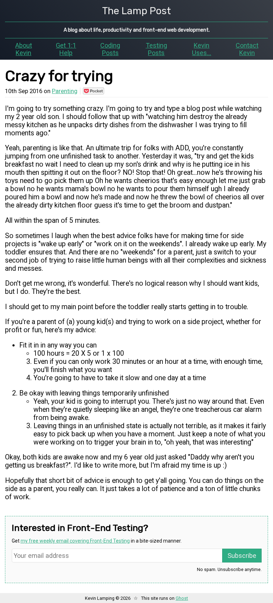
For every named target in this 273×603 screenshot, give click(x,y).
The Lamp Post (136, 11)
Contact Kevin (247, 49)
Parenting (64, 91)
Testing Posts (156, 49)
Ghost (182, 598)
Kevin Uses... (201, 49)
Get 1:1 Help (66, 49)
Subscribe (242, 555)
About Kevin (23, 49)
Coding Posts (110, 49)
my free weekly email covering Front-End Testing (75, 541)
